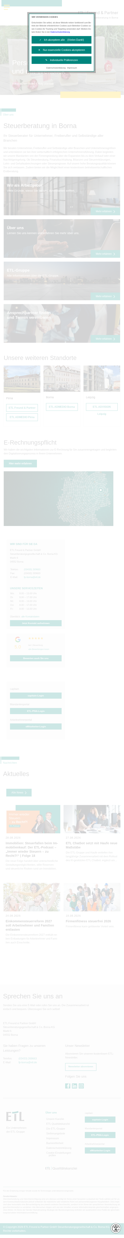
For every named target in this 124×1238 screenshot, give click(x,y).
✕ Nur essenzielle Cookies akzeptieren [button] (61, 50)
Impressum (72, 68)
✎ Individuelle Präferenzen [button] (61, 60)
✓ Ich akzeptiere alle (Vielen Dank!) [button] (61, 39)
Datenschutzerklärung (60, 32)
